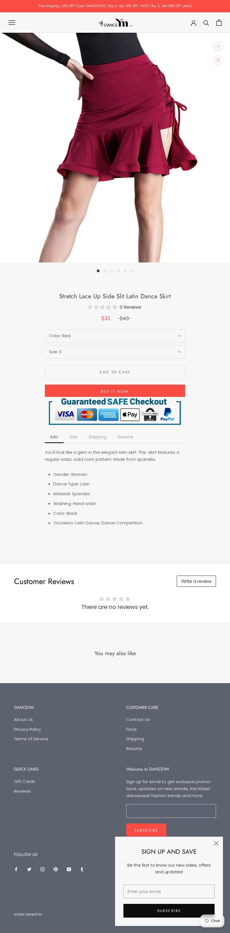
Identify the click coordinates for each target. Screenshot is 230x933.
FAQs (131, 729)
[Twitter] (29, 868)
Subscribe (169, 910)
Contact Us (138, 719)
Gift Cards (24, 781)
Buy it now (115, 391)
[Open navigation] (11, 22)
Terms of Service (31, 739)
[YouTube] (69, 868)
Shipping (135, 739)
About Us (23, 719)
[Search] (206, 22)
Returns (134, 748)
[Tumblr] (82, 868)
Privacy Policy (27, 729)
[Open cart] (219, 22)
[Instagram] (42, 868)
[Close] (216, 843)
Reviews (22, 791)
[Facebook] (16, 868)
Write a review (196, 581)
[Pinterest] (56, 868)
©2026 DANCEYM (28, 914)
